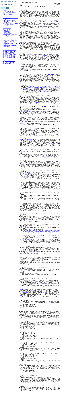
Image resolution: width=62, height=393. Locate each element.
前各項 (44, 26)
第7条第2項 (31, 132)
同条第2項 (45, 213)
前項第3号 (33, 251)
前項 (26, 43)
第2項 (50, 143)
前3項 (21, 139)
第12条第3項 (22, 295)
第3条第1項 (32, 54)
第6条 (34, 290)
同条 (39, 232)
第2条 (49, 74)
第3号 (26, 174)
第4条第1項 (31, 69)
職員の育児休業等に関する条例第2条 (44, 230)
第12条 (24, 227)
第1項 (55, 20)
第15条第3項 (48, 301)
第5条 (52, 74)
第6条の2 (38, 290)
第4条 (43, 90)
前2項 (21, 121)
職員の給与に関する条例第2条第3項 (44, 86)
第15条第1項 (28, 111)
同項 (38, 82)
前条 (21, 42)
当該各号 (29, 173)
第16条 (28, 297)
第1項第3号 (28, 251)
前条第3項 (22, 221)
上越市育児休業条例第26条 (27, 239)
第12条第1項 (25, 292)
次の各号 (54, 172)
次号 (23, 174)
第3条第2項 (45, 55)
